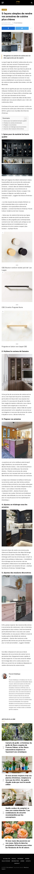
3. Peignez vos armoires (9, 125)
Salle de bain (6, 861)
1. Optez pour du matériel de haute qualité (15, 121)
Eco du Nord (10, 867)
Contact (17, 863)
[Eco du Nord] (17, 2)
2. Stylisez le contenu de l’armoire (12, 123)
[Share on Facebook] (8, 28)
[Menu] (3, 3)
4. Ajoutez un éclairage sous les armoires (14, 127)
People (14, 858)
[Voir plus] (30, 28)
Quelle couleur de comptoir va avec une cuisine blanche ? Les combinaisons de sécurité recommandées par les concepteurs (18, 812)
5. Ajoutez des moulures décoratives (13, 129)
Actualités (6, 858)
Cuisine (4, 9)
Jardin (22, 861)
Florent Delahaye (18, 22)
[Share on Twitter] (22, 28)
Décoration (15, 861)
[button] (25, 118)
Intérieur (20, 858)
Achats (28, 861)
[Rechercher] (31, 3)
